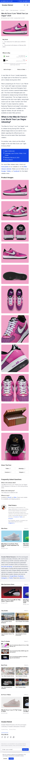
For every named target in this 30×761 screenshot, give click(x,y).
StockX (9, 497)
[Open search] (24, 5)
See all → (26, 528)
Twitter (9, 171)
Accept (11, 758)
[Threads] (11, 737)
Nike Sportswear (14, 10)
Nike (7, 10)
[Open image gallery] (15, 28)
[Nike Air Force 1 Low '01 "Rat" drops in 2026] (11, 706)
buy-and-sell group (6, 566)
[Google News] (13, 737)
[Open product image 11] (15, 446)
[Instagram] (5, 737)
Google (3, 171)
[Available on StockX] (26, 56)
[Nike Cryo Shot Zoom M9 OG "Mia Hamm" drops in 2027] (11, 596)
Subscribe (25, 749)
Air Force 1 (22, 10)
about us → (23, 578)
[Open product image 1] (15, 189)
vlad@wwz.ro (11, 523)
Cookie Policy (4, 729)
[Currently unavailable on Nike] (26, 60)
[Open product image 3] (15, 232)
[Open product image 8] (15, 358)
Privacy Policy (12, 729)
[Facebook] (2, 737)
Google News (13, 576)
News (2, 10)
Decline (5, 758)
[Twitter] (8, 737)
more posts (4, 166)
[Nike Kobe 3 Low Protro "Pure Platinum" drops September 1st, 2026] (11, 540)
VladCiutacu (12, 505)
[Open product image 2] (15, 210)
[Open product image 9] (15, 387)
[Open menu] (27, 5)
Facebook (16, 171)
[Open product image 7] (15, 329)
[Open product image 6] (15, 299)
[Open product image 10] (15, 417)
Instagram (10, 518)
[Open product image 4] (15, 253)
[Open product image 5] (15, 274)
